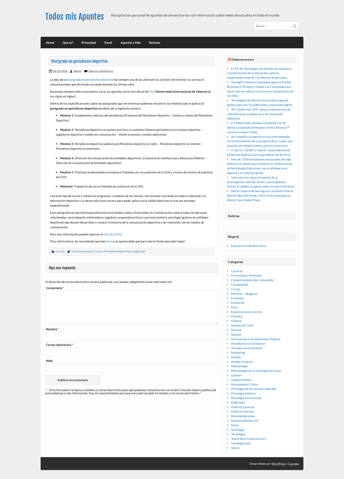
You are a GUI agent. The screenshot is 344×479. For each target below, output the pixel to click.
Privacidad (89, 42)
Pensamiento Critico (244, 384)
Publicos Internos (242, 411)
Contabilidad (239, 284)
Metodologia (239, 366)
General (236, 321)
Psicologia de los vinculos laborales (254, 389)
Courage (293, 463)
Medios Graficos (242, 361)
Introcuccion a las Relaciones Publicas (255, 339)
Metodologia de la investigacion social (256, 370)
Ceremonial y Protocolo (246, 275)
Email (108, 42)
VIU (151, 91)
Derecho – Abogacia (244, 293)
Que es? (68, 42)
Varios (235, 448)
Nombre (52, 329)
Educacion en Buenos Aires (248, 246)
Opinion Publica (241, 380)
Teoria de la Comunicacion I (249, 438)
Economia (237, 298)
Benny (78, 71)
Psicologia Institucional (246, 398)
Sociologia (237, 429)
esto (109, 241)
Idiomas (236, 334)
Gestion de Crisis (242, 325)
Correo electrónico (59, 344)
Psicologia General (243, 393)
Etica (234, 307)
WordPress (278, 463)
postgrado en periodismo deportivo (90, 79)
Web (49, 360)
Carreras (237, 271)
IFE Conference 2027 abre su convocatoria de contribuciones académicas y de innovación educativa (259, 114)
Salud (234, 425)
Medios (236, 357)
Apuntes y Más (131, 42)
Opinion (236, 375)
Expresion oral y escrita (246, 312)
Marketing (238, 352)
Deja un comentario (101, 71)
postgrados (139, 251)
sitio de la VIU (113, 234)
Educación (237, 302)
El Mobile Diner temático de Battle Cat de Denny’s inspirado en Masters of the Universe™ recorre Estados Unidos (258, 127)
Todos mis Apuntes (74, 17)
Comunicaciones (82, 251)
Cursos (60, 251)
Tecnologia (238, 434)
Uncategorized (240, 443)
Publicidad (238, 402)
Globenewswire (242, 59)
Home (50, 42)
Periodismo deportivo (117, 251)
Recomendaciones (243, 416)
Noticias (154, 42)
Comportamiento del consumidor (252, 280)
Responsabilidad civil (245, 420)
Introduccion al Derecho (246, 348)
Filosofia (236, 316)
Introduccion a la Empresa (248, 343)
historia (236, 330)
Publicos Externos (243, 407)
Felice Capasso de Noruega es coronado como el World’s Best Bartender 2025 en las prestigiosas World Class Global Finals (260, 195)
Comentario (55, 288)
